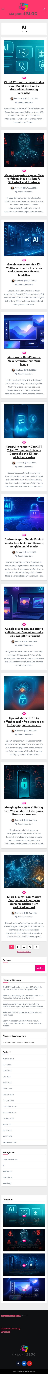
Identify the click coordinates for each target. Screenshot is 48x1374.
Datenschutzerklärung (10, 1328)
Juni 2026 (7, 1071)
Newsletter (7, 1171)
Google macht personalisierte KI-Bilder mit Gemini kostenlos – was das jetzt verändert (24, 632)
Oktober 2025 (8, 1118)
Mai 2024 (7, 1124)
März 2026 (7, 1089)
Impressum (5, 1332)
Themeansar (32, 1371)
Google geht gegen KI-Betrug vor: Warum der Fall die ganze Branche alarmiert (24, 811)
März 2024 (7, 1136)
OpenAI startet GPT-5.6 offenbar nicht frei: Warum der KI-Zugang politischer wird (24, 722)
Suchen (7, 960)
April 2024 (7, 1130)
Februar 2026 (8, 1095)
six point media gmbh (11, 1316)
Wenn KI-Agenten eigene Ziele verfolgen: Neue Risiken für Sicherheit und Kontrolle (24, 179)
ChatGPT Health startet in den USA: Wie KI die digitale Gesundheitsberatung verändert (24, 1222)
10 (30, 947)
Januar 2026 (8, 1101)
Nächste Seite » (24, 952)
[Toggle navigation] (3, 9)
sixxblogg (7, 1183)
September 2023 (10, 1142)
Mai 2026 (7, 1077)
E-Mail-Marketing (10, 1159)
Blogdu (26, 1371)
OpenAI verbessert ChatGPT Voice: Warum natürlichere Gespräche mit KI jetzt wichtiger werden (22, 1023)
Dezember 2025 (9, 1107)
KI (24, 78)
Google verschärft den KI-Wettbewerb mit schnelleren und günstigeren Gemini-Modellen (24, 1271)
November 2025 (9, 1112)
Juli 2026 (7, 1065)
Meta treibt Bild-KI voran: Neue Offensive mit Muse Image (24, 361)
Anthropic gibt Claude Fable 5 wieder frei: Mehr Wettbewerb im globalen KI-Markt (24, 543)
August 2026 (8, 1059)
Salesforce (7, 1177)
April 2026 (7, 1083)
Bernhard (18, 99)
